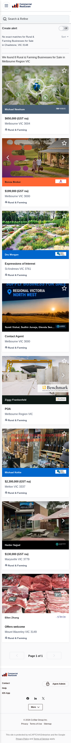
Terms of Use (36, 723)
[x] (43, 698)
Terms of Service (41, 739)
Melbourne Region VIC (20, 413)
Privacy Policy (21, 739)
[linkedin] (35, 698)
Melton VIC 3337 (16, 486)
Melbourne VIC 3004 (18, 123)
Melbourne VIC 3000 (18, 196)
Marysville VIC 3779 (18, 559)
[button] (35, 18)
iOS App (6, 693)
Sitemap (48, 723)
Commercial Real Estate (21, 5)
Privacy (23, 723)
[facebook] (28, 698)
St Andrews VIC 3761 (19, 268)
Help (4, 688)
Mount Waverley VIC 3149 (22, 631)
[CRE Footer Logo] (10, 674)
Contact (6, 682)
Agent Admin (58, 683)
